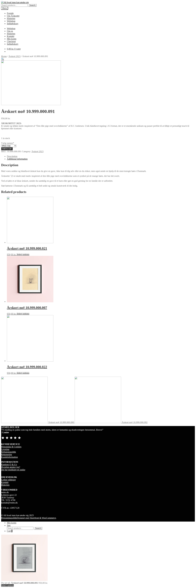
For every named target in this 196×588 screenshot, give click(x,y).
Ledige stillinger (8, 480)
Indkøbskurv (12, 23)
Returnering (6, 454)
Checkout (11, 41)
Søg (8, 525)
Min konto (11, 39)
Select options (23, 254)
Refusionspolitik (8, 452)
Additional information (17, 159)
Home (4, 56)
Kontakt (10, 36)
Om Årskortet (13, 16)
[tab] (101, 156)
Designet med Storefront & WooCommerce (36, 518)
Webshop (11, 21)
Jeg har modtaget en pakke (13, 469)
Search (32, 5)
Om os (10, 31)
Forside (10, 13)
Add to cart (6, 149)
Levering (5, 449)
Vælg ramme (7, 143)
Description (12, 156)
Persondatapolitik (9, 518)
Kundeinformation (9, 457)
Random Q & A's (9, 464)
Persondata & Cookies (11, 447)
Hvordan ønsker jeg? (10, 467)
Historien (11, 18)
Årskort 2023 (14, 56)
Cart (9, 531)
